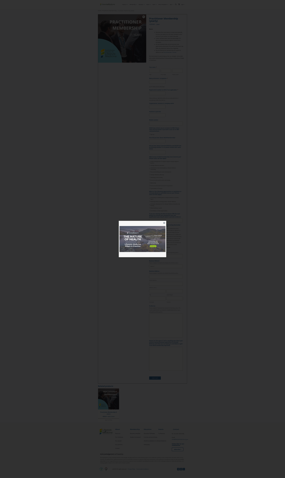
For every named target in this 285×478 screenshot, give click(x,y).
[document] (142, 239)
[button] (164, 223)
